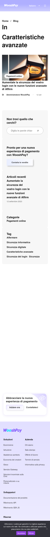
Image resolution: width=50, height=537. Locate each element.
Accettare (21, 533)
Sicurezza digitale (16, 247)
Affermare (12, 237)
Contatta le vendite (20, 162)
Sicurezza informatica (18, 242)
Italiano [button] (32, 5)
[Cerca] (39, 130)
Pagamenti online (14, 76)
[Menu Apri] (45, 5)
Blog (15, 21)
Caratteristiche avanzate (20, 251)
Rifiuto (31, 533)
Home (5, 21)
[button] (14, 407)
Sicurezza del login (17, 256)
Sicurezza (34, 256)
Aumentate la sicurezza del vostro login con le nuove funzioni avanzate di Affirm (24, 86)
